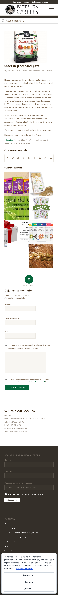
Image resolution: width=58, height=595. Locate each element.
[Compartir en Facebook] (7, 158)
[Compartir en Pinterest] (23, 158)
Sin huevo (13, 143)
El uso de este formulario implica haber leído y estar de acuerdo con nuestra (30, 381)
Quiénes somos (16, 2)
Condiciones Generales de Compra (18, 537)
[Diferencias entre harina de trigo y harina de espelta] (41, 256)
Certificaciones (10, 528)
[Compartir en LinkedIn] (29, 158)
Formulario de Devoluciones (15, 551)
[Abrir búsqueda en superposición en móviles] (29, 22)
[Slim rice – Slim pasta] (16, 184)
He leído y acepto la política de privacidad (25, 494)
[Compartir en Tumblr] (34, 158)
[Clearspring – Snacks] (41, 232)
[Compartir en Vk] (40, 158)
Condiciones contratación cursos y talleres (21, 532)
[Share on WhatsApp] (18, 158)
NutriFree (34, 140)
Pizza (44, 140)
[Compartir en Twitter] (12, 158)
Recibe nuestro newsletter (40, 2)
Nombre (8, 305)
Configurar (29, 588)
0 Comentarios (21, 71)
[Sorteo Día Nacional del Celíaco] (16, 208)
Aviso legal (8, 523)
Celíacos (16, 140)
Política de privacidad (37, 382)
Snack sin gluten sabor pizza (22, 66)
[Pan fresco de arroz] (41, 184)
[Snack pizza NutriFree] (25, 47)
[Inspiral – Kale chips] (41, 208)
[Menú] (50, 9)
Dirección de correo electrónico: (18, 483)
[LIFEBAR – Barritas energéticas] (16, 256)
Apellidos (8, 471)
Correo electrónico (12, 318)
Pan (39, 140)
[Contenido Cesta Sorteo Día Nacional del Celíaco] (16, 232)
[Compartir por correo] (50, 158)
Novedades (35, 71)
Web (6, 332)
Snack (27, 143)
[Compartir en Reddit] (45, 158)
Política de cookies (24, 568)
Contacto (26, 2)
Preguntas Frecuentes (12, 546)
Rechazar (29, 582)
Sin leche (21, 143)
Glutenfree (25, 140)
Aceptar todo (29, 575)
